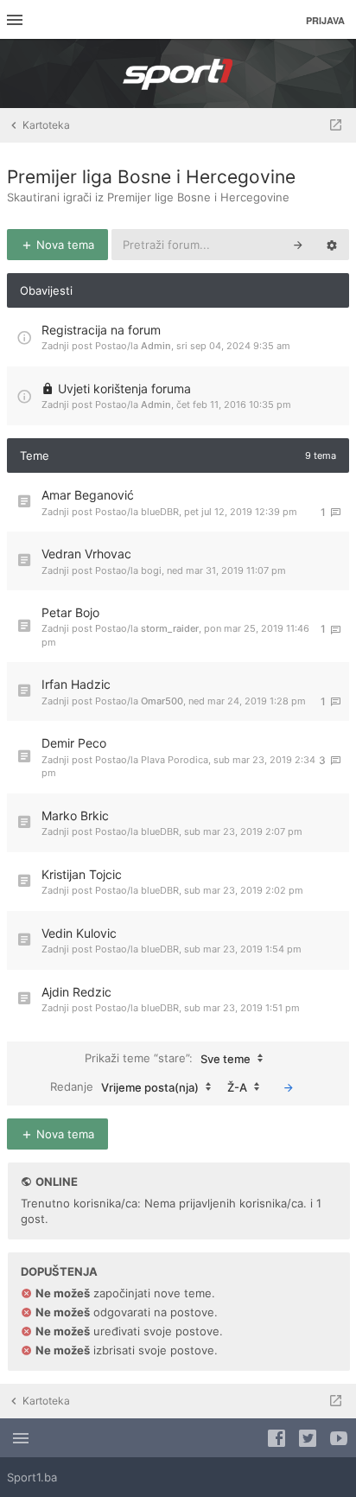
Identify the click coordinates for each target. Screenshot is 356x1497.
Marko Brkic (75, 815)
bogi (151, 570)
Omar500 (162, 701)
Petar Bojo (70, 612)
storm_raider (170, 628)
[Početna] (178, 73)
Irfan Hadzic (76, 684)
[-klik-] (288, 1087)
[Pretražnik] (298, 244)
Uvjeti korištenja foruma (124, 388)
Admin (156, 346)
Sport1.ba (32, 1477)
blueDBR (160, 512)
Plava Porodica (174, 760)
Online (56, 1181)
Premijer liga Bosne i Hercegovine (151, 177)
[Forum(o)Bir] (335, 125)
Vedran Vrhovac (86, 553)
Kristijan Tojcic (81, 874)
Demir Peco (73, 743)
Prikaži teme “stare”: (168, 1057)
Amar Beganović (87, 494)
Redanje (124, 1086)
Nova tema (63, 245)
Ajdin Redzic (76, 991)
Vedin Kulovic (79, 933)
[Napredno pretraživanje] (332, 244)
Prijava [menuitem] (325, 20)
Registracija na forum (101, 329)
